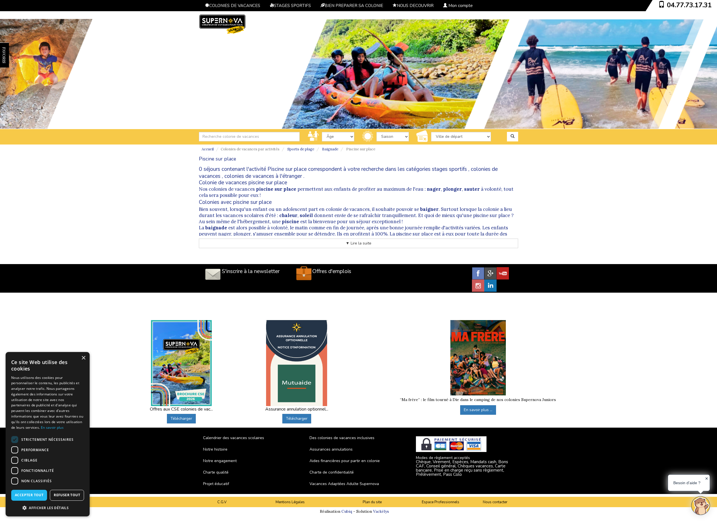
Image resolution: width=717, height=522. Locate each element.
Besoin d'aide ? (686, 483)
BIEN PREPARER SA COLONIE (354, 5)
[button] (47, 507)
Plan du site (372, 502)
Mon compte (460, 5)
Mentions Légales (290, 502)
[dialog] (48, 434)
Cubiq (346, 511)
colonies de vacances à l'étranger (263, 176)
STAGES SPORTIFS (292, 5)
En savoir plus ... (478, 410)
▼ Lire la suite (358, 243)
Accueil (208, 149)
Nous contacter (495, 502)
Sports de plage (300, 149)
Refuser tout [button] (67, 495)
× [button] (83, 358)
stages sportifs (449, 169)
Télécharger (181, 418)
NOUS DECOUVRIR (415, 5)
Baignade (330, 149)
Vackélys (381, 511)
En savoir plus (52, 427)
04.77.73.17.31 (689, 5)
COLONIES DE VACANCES (234, 5)
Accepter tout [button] (29, 495)
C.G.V (222, 502)
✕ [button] (706, 478)
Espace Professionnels (440, 502)
